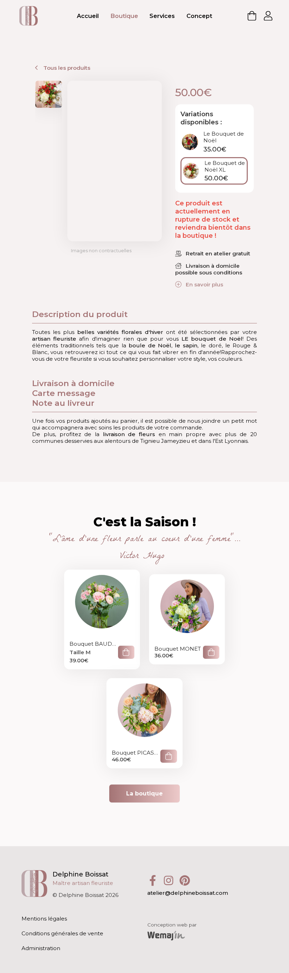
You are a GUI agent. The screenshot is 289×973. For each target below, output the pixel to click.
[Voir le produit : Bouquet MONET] (186, 618)
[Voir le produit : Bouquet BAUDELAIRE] (102, 618)
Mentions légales (44, 918)
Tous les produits (66, 67)
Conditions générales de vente (62, 933)
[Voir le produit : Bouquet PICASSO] (144, 722)
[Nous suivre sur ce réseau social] (155, 879)
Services (162, 15)
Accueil (88, 15)
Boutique (124, 15)
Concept (199, 15)
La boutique (144, 793)
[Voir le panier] (252, 16)
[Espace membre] (268, 16)
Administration (40, 948)
